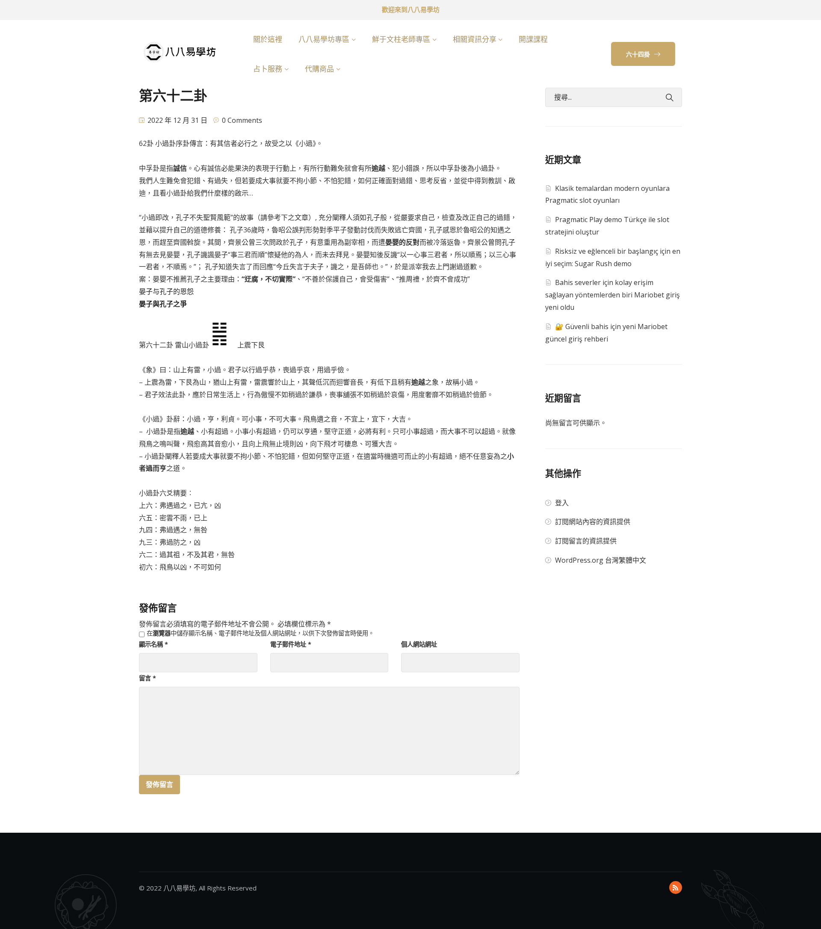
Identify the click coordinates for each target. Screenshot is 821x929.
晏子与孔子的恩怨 (166, 291)
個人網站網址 (419, 644)
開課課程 (533, 39)
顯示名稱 (153, 644)
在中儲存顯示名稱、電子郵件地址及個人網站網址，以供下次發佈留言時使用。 (260, 633)
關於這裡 (267, 39)
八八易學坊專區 (323, 39)
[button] (643, 54)
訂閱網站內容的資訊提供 (592, 521)
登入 (562, 503)
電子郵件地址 (290, 644)
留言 (147, 678)
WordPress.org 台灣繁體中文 (600, 560)
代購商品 (319, 69)
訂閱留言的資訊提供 (586, 541)
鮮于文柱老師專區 (401, 39)
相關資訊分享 (474, 39)
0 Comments (242, 120)
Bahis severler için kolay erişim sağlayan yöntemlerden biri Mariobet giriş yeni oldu (612, 295)
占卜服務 (267, 69)
